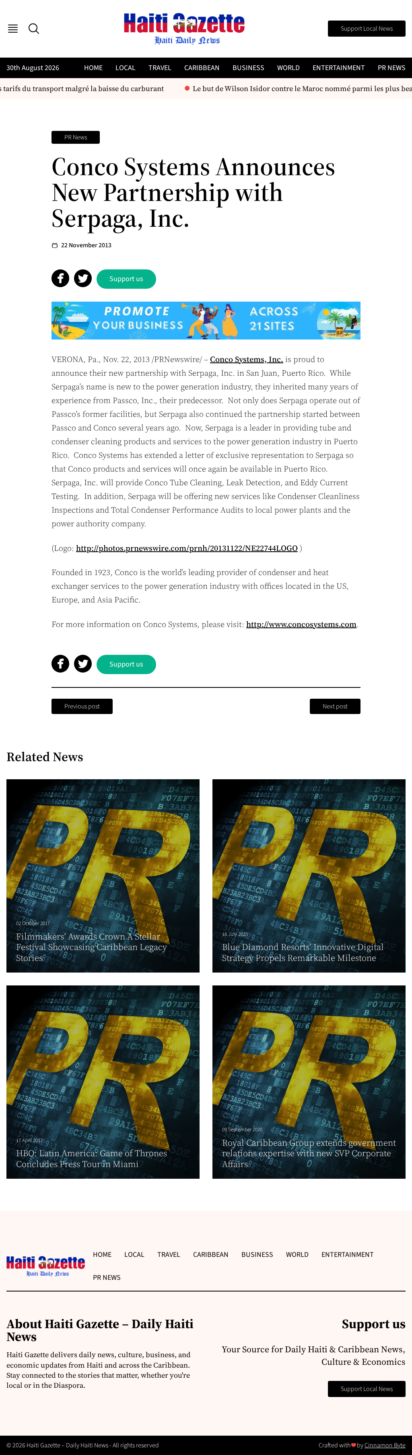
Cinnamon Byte (385, 1445)
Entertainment (339, 68)
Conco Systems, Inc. (246, 359)
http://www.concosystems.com (301, 624)
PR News (392, 68)
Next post (335, 706)
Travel (159, 68)
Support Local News (367, 28)
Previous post (82, 706)
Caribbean (202, 68)
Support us (126, 279)
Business (248, 68)
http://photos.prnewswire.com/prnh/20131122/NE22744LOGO (187, 548)
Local (125, 68)
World (288, 68)
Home (93, 68)
